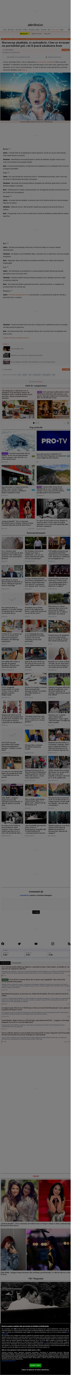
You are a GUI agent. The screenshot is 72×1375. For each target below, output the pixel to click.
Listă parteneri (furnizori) (8, 1360)
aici (45, 1342)
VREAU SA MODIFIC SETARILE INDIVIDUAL (35, 1370)
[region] (35, 1349)
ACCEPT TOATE (35, 1365)
